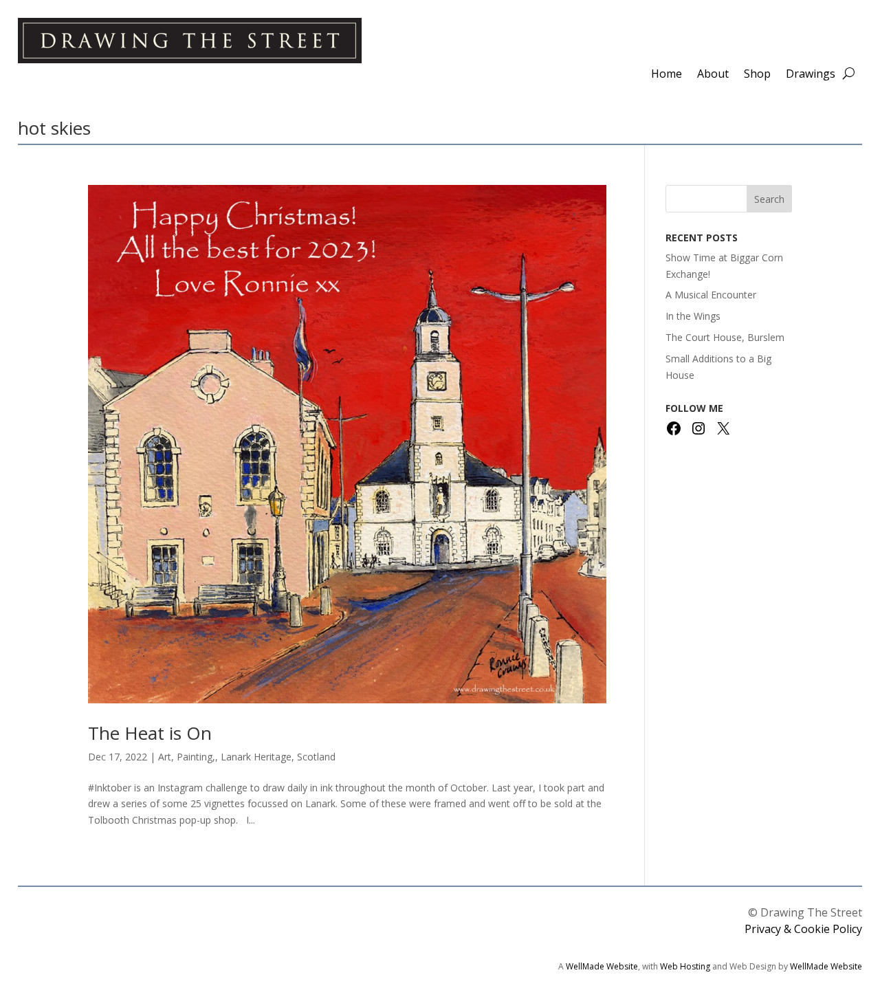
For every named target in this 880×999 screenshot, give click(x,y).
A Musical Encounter (711, 294)
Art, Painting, (186, 756)
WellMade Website (602, 966)
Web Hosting (685, 966)
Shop (757, 75)
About (713, 75)
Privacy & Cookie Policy (803, 928)
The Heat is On (150, 733)
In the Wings (693, 315)
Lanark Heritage (256, 756)
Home (666, 75)
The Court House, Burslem (725, 337)
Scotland (316, 756)
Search (769, 199)
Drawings (810, 75)
